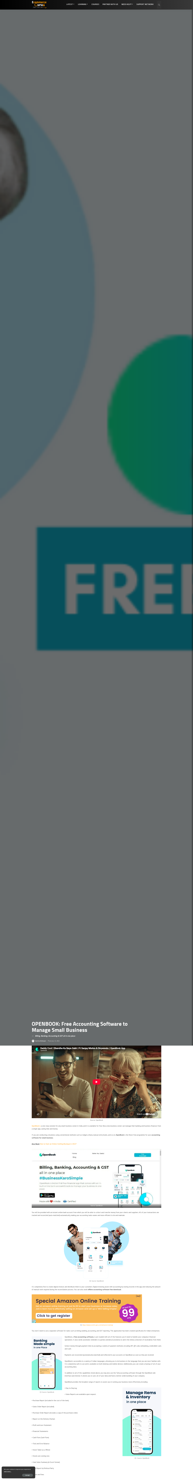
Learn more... (7, 1471)
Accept (27, 1475)
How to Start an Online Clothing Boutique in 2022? (58, 1144)
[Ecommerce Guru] (39, 5)
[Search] (159, 5)
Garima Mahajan (40, 1040)
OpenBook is (36, 1126)
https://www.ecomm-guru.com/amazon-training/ (98, 1325)
